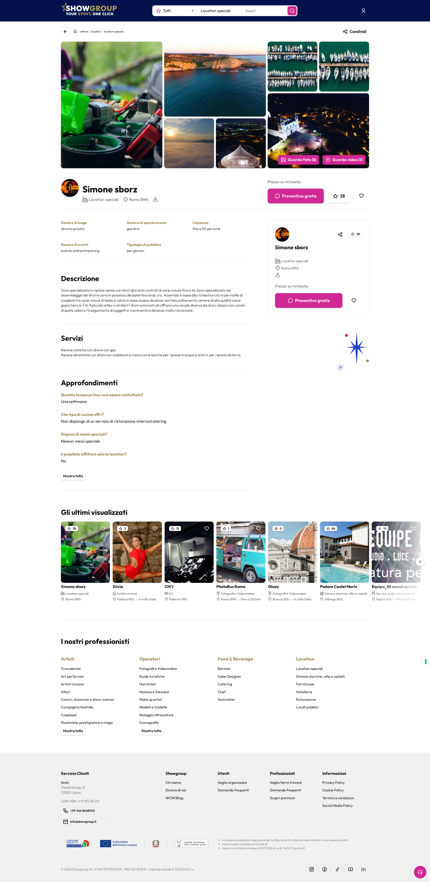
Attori (65, 692)
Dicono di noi (176, 790)
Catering (225, 684)
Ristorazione (306, 699)
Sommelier (226, 699)
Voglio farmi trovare (286, 782)
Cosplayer (69, 715)
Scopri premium (282, 798)
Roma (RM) (138, 199)
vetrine (84, 31)
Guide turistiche (152, 676)
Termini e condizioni (338, 798)
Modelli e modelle (153, 707)
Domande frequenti (233, 790)
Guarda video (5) (347, 159)
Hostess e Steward (154, 692)
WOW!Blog (174, 798)
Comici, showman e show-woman (87, 699)
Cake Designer (229, 676)
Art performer (72, 676)
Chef (222, 692)
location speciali (113, 31)
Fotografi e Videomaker (158, 668)
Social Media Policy (337, 805)
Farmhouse (305, 684)
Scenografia (149, 722)
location (96, 31)
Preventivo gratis (299, 196)
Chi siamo (173, 782)
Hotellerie (304, 692)
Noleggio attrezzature (156, 715)
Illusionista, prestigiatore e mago (87, 722)
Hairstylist (147, 684)
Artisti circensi (72, 684)
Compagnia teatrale (77, 707)
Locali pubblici (307, 707)
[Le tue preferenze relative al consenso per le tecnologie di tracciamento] (425, 661)
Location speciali (294, 261)
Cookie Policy (333, 790)
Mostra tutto (73, 476)
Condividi (358, 31)
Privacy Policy (333, 782)
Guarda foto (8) (302, 159)
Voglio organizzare (232, 782)
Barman (224, 668)
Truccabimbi (71, 668)
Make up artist (150, 699)
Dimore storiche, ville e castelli (320, 676)
